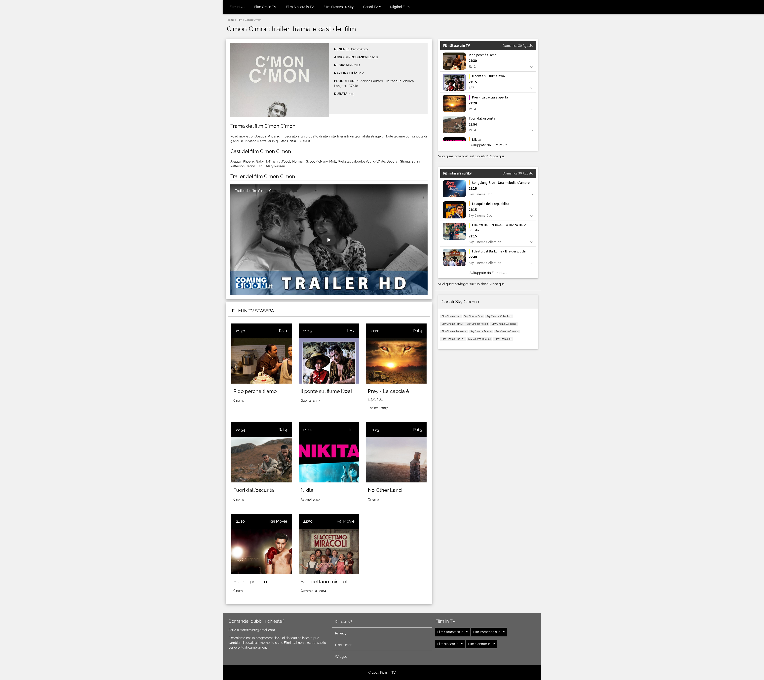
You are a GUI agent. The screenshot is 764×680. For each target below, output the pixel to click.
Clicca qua (496, 156)
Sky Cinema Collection (498, 316)
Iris (352, 429)
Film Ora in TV (265, 7)
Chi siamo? (343, 621)
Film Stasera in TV (300, 7)
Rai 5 (417, 429)
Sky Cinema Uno (451, 316)
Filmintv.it (237, 7)
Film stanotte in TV (481, 644)
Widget (341, 657)
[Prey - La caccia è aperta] (396, 361)
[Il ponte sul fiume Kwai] (329, 361)
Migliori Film (400, 7)
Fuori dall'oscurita (253, 490)
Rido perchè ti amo (255, 391)
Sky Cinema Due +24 (479, 339)
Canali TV (371, 7)
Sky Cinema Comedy (507, 331)
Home (230, 19)
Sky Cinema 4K (503, 339)
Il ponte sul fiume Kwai (326, 391)
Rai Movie (278, 521)
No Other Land (385, 490)
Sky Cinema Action (477, 323)
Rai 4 (417, 330)
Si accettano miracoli (325, 582)
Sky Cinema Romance (454, 331)
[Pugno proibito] (261, 551)
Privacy (340, 633)
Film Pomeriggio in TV (489, 632)
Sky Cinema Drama (481, 331)
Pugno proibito (250, 582)
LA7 (351, 330)
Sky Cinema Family (452, 323)
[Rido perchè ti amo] (261, 361)
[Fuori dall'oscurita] (261, 459)
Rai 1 (283, 330)
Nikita (307, 490)
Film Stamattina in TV (452, 632)
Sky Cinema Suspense (504, 323)
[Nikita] (329, 459)
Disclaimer (343, 645)
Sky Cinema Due (473, 316)
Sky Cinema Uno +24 (453, 339)
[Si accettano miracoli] (329, 551)
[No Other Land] (396, 459)
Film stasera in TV (450, 644)
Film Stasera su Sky (339, 7)
